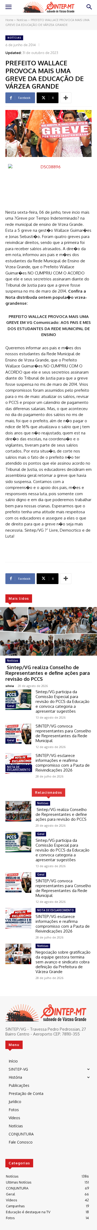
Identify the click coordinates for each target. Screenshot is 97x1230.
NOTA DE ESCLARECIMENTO (18, 768)
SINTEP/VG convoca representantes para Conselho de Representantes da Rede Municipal (63, 733)
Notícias (22, 20)
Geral (10, 706)
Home (9, 20)
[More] (65, 97)
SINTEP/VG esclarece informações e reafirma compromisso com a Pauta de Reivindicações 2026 (63, 763)
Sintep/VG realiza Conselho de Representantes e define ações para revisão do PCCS (47, 673)
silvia (9, 686)
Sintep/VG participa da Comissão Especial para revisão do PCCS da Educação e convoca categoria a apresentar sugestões (62, 701)
